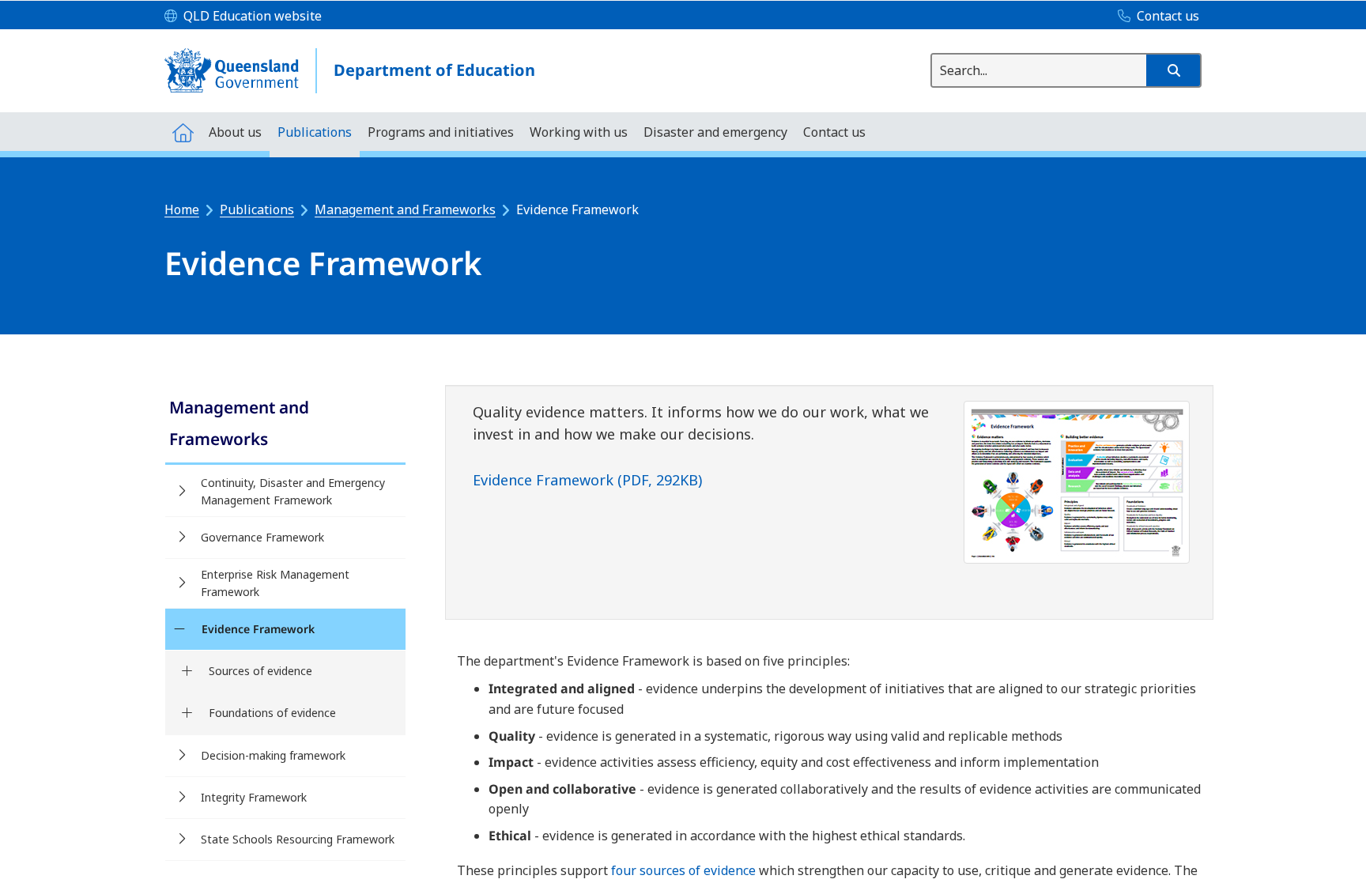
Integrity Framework (254, 797)
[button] (1173, 70)
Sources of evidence (260, 670)
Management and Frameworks (405, 209)
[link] (285, 424)
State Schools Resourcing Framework (297, 839)
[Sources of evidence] (187, 671)
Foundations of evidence (272, 712)
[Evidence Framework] (179, 629)
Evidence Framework (258, 628)
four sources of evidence (683, 870)
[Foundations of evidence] (187, 713)
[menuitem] (182, 131)
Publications (257, 209)
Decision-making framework (273, 755)
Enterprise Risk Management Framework (275, 583)
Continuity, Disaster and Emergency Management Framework (293, 491)
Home (181, 209)
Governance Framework (262, 537)
